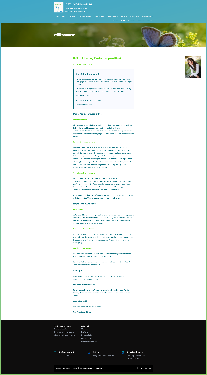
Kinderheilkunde (60, 329)
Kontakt (84, 332)
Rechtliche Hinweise (89, 341)
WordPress (97, 368)
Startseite (85, 329)
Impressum (86, 338)
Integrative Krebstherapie (64, 335)
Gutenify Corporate (81, 368)
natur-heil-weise (78, 4)
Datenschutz (86, 335)
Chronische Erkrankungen (64, 332)
